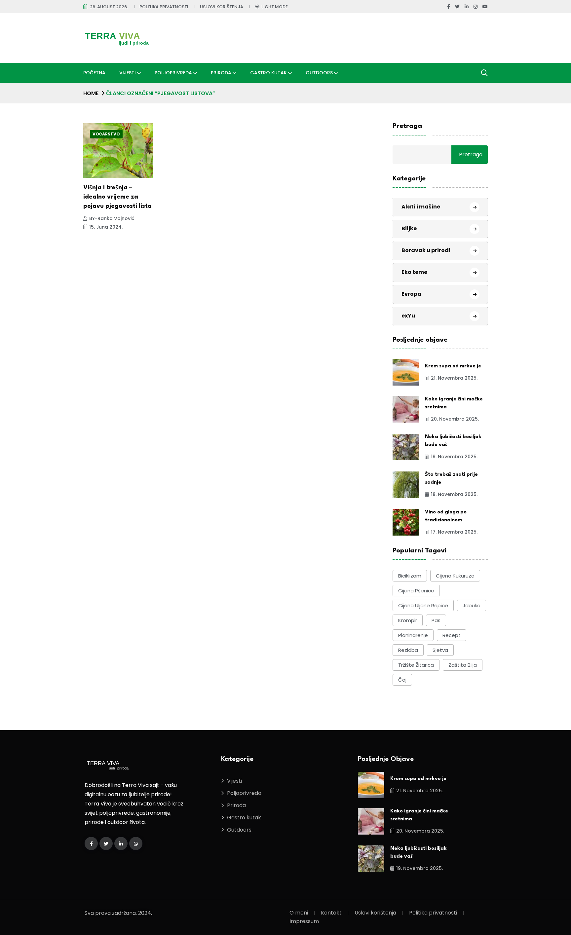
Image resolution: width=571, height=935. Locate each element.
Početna (94, 72)
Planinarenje (413, 635)
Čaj (402, 679)
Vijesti (127, 72)
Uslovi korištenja (221, 7)
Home (90, 93)
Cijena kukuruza (455, 575)
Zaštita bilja (462, 664)
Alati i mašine (420, 206)
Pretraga (407, 126)
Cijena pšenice (416, 590)
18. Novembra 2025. (454, 494)
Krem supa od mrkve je (453, 366)
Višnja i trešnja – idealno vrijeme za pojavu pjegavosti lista (117, 197)
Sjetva (440, 650)
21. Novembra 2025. (454, 378)
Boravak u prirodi (425, 250)
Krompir (407, 620)
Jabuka (471, 605)
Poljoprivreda (173, 72)
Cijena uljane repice (423, 605)
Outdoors (319, 72)
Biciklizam (409, 575)
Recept (451, 635)
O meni (298, 912)
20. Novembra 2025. (455, 419)
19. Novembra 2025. (454, 456)
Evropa (411, 294)
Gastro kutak (268, 72)
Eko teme (414, 272)
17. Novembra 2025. (454, 532)
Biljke (409, 228)
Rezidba (408, 650)
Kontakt (331, 912)
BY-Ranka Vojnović (111, 218)
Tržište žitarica (416, 664)
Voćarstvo (106, 134)
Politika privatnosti (163, 7)
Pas (436, 620)
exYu (408, 315)
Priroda (221, 72)
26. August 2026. (109, 7)
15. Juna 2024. (106, 227)
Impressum (304, 921)
